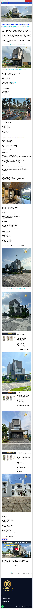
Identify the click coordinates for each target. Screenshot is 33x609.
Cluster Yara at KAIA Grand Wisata (8, 26)
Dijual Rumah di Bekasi (19, 26)
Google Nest (13, 82)
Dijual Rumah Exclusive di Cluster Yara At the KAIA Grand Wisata (14, 69)
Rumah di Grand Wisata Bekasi (12, 28)
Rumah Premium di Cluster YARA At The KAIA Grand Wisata (19, 288)
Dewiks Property (18, 606)
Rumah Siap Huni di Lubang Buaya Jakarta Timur (15, 44)
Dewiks (23, 606)
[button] (2, 606)
